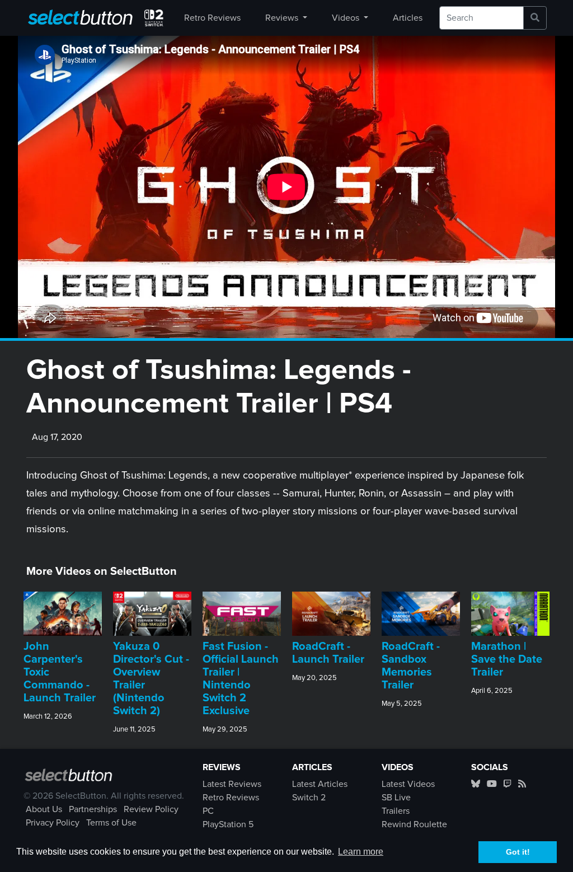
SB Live (396, 797)
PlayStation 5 (228, 824)
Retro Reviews (212, 17)
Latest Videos (408, 784)
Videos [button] (346, 17)
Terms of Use (111, 822)
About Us (44, 809)
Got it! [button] (518, 851)
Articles (407, 17)
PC (208, 811)
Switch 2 (309, 797)
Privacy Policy (52, 822)
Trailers (396, 811)
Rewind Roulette (414, 824)
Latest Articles (319, 784)
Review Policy (151, 809)
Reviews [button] (282, 17)
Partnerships (93, 809)
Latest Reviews (232, 784)
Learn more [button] (360, 851)
